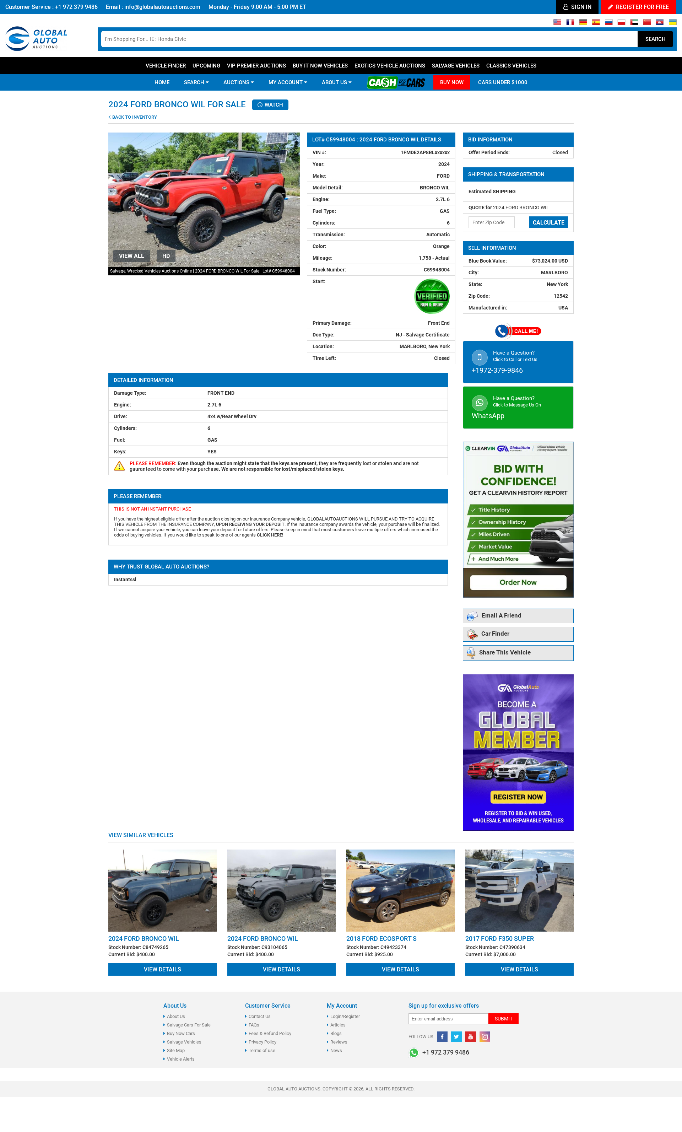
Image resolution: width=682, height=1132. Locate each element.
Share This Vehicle (505, 652)
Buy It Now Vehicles (320, 66)
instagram (485, 1036)
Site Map (176, 1050)
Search (655, 39)
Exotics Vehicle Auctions (389, 66)
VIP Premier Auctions (256, 66)
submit (504, 1019)
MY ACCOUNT (286, 82)
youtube (470, 1036)
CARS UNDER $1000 (502, 82)
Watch (273, 105)
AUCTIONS (237, 82)
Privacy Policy (262, 1042)
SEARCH (195, 82)
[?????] (660, 23)
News (336, 1050)
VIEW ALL (131, 256)
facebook (442, 1036)
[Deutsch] (583, 23)
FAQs (254, 1025)
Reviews (338, 1042)
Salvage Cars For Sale (189, 1025)
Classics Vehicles (511, 66)
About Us (176, 1016)
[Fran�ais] (570, 23)
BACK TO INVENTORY (134, 117)
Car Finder (495, 633)
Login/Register (345, 1016)
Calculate (548, 222)
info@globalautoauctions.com (162, 7)
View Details (162, 969)
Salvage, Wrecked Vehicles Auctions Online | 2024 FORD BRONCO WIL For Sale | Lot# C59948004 (202, 271)
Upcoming (206, 66)
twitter (456, 1036)
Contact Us (260, 1016)
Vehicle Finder (166, 66)
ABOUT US (335, 82)
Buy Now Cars (181, 1033)
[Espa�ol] (596, 23)
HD (166, 256)
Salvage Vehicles (456, 66)
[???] (647, 23)
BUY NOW (452, 82)
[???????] (609, 23)
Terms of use (262, 1050)
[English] (557, 23)
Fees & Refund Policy (270, 1033)
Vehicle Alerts (181, 1059)
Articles (338, 1025)
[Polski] (621, 23)
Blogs (336, 1033)
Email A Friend (501, 615)
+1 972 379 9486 (76, 7)
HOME (162, 82)
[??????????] (673, 23)
